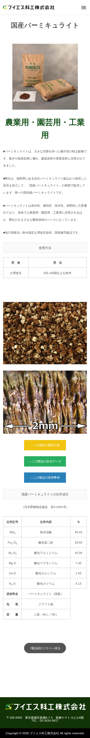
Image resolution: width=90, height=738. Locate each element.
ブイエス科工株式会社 (44, 733)
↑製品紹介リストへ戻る (45, 648)
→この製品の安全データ (45, 461)
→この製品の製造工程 (45, 445)
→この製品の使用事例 (45, 477)
